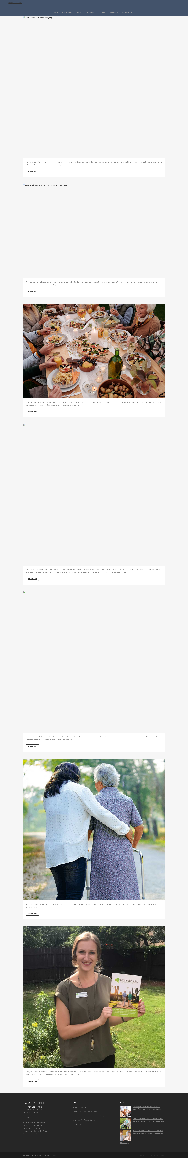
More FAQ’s (77, 1124)
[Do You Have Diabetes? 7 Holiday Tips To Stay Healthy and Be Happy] (94, 87)
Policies (53, 1155)
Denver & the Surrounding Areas (34, 1128)
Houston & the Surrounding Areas (35, 1131)
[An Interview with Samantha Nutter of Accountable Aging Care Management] (94, 997)
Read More (32, 171)
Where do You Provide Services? (84, 1120)
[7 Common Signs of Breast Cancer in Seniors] (94, 662)
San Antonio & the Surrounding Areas (36, 1134)
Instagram (150, 1155)
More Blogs (124, 1143)
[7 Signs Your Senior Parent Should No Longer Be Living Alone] (94, 829)
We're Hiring (179, 3)
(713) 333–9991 (15, 3)
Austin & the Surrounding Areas (34, 1122)
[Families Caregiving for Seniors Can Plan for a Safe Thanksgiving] (94, 495)
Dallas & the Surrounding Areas (34, 1125)
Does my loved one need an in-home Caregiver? (90, 1116)
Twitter (163, 1155)
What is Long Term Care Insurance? (85, 1112)
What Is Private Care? (80, 1107)
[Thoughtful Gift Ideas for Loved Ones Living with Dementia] (94, 231)
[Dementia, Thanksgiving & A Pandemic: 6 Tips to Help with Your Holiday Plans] (94, 351)
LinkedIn (156, 1155)
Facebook (142, 1155)
